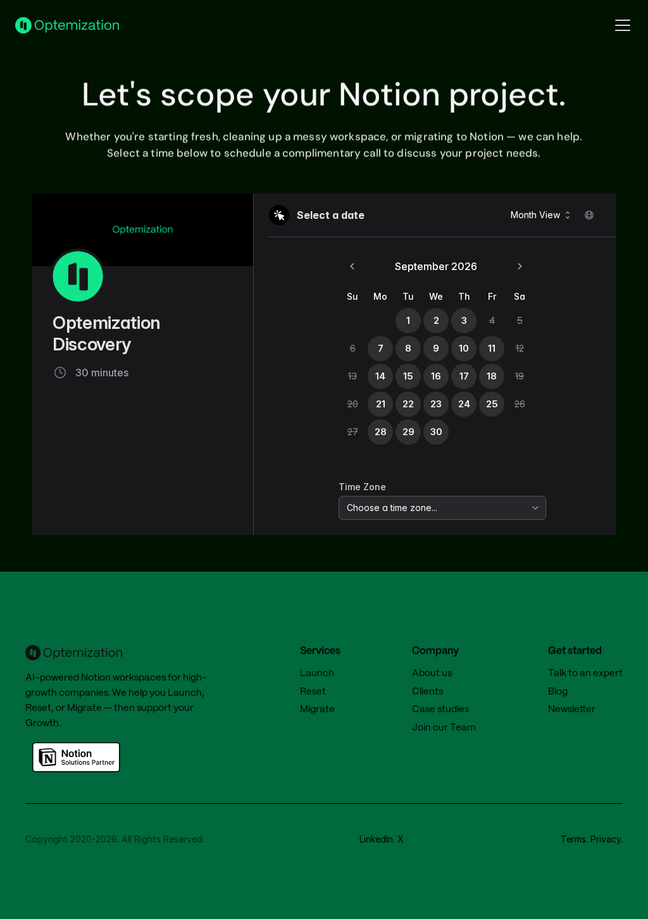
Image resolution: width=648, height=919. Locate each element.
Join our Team (444, 728)
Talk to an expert (585, 673)
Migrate (84, 708)
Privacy (605, 839)
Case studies (440, 709)
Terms (573, 839)
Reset (38, 708)
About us (432, 673)
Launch (185, 693)
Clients (427, 692)
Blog (558, 692)
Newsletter (571, 709)
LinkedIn (376, 839)
